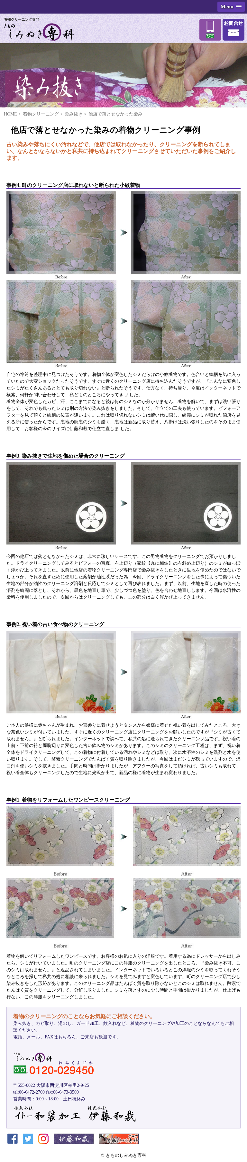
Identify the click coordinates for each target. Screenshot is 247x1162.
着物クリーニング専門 (21, 19)
